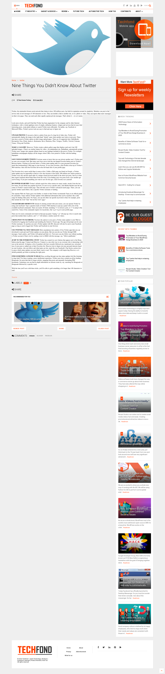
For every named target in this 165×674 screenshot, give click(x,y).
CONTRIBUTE (125, 11)
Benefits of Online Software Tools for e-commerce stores (134, 370)
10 (122, 613)
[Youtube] (134, 5)
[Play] (142, 5)
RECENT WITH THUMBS (127, 229)
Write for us (68, 655)
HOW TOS (112, 11)
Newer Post (18, 328)
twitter (22, 80)
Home (14, 80)
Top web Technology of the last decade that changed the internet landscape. (134, 441)
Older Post (103, 328)
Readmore (123, 315)
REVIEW (64, 11)
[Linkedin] (131, 5)
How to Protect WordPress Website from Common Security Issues (134, 511)
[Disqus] (61, 366)
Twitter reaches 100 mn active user (31, 319)
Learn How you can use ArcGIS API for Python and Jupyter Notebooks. (134, 476)
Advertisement (81, 651)
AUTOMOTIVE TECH (96, 11)
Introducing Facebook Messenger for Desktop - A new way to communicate (134, 582)
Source (14, 277)
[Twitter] (127, 5)
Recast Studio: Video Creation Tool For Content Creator (131, 405)
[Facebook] (123, 5)
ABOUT (138, 11)
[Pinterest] (138, 5)
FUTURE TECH (78, 11)
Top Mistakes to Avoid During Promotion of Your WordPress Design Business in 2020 (136, 238)
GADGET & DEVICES (48, 11)
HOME (17, 11)
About (81, 648)
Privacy (68, 651)
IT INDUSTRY (30, 11)
